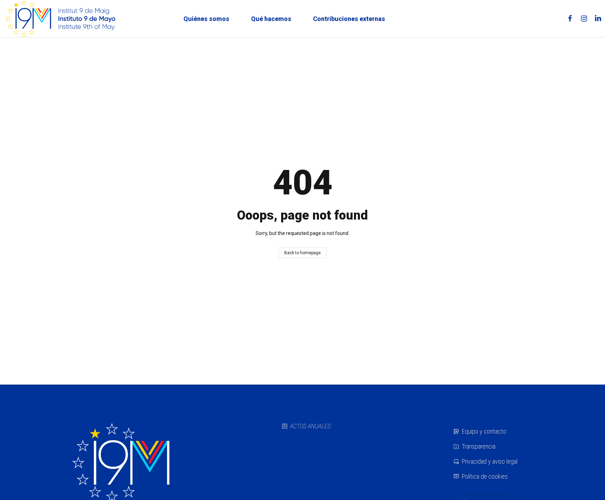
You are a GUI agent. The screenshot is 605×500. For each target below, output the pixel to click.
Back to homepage (302, 252)
